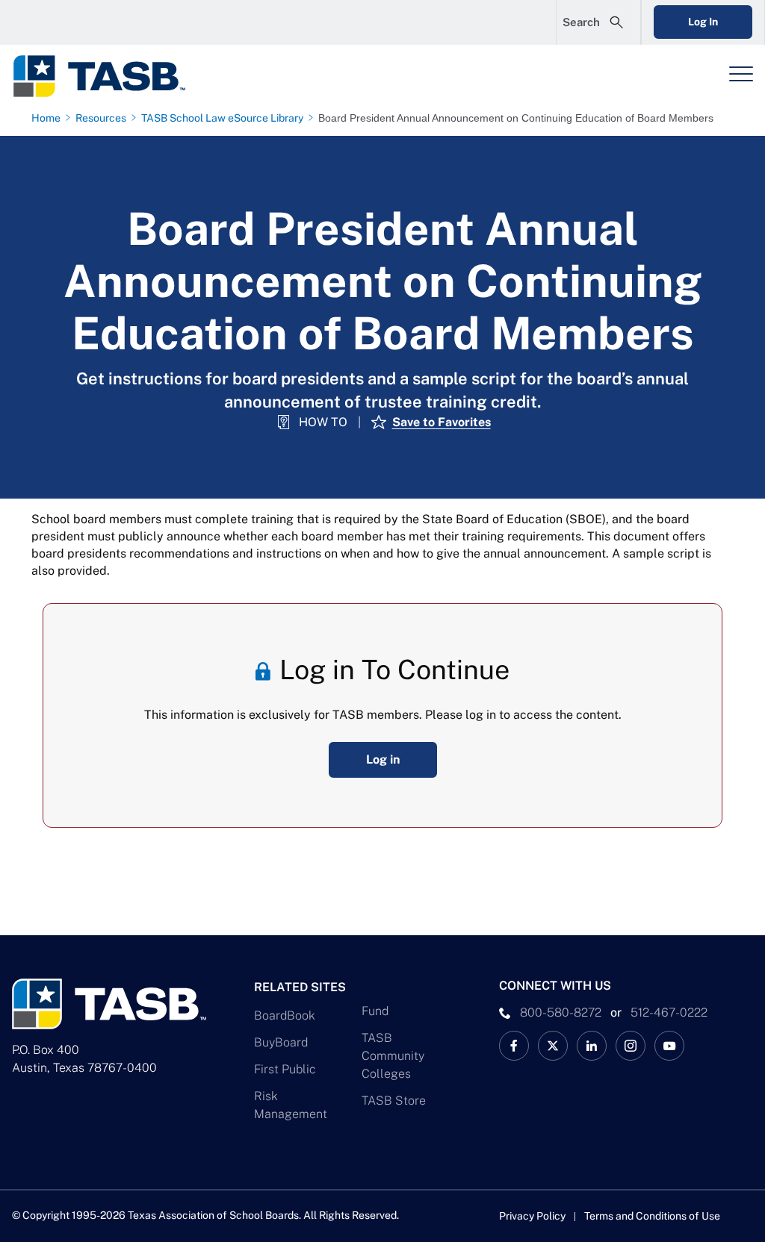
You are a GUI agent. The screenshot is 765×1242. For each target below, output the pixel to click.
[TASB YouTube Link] (669, 1046)
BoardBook (284, 1015)
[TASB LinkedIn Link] (592, 1046)
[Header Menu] (741, 73)
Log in (383, 759)
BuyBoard (281, 1042)
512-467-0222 (669, 1012)
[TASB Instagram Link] (630, 1046)
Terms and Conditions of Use (652, 1216)
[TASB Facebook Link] (514, 1046)
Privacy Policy (532, 1216)
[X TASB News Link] (553, 1046)
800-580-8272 (560, 1012)
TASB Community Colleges (393, 1056)
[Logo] (109, 76)
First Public (285, 1069)
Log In (703, 22)
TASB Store (394, 1100)
